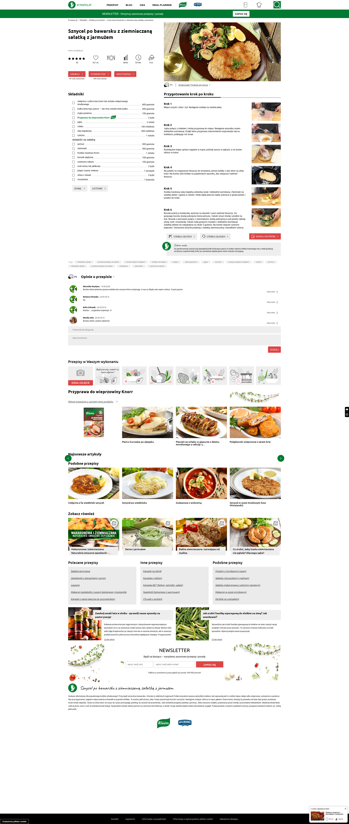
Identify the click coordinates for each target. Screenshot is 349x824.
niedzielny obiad (84, 262)
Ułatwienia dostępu (229, 819)
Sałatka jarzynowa (80, 571)
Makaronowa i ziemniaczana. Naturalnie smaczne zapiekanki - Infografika (89, 551)
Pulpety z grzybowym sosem (230, 571)
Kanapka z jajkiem (152, 578)
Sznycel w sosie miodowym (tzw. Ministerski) (248, 504)
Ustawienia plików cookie (14, 821)
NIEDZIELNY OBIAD (77, 266)
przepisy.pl (78, 50)
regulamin (130, 819)
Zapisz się (210, 664)
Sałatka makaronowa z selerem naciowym (237, 585)
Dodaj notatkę (266, 236)
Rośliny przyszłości (97, 20)
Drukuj (75, 74)
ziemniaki (139, 266)
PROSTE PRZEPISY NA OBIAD (102, 266)
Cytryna (218, 262)
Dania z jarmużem (135, 549)
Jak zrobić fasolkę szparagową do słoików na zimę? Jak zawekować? (235, 615)
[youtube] (347, 409)
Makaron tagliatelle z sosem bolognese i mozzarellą (99, 592)
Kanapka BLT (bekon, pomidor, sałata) (163, 585)
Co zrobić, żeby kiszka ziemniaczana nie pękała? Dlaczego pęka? (253, 551)
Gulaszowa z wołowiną (189, 502)
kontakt (114, 819)
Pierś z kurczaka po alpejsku (138, 441)
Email (78, 188)
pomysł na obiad (157, 266)
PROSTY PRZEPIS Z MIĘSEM (239, 262)
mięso (175, 262)
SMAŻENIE (124, 266)
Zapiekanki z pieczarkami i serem (88, 578)
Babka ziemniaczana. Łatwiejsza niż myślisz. (199, 551)
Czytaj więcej (109, 639)
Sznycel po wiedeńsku (134, 502)
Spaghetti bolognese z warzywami (161, 592)
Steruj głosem (216, 236)
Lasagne (75, 585)
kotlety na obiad (159, 262)
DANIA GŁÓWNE (191, 262)
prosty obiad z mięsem (135, 262)
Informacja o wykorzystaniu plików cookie (193, 819)
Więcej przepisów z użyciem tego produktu (90, 402)
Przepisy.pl (72, 20)
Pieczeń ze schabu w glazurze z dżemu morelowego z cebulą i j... (197, 443)
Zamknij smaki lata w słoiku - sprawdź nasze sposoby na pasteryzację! (127, 615)
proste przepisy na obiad (108, 262)
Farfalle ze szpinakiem (227, 599)
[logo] (79, 4)
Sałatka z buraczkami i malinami (232, 578)
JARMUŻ (271, 262)
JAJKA (206, 262)
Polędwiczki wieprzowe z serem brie (250, 441)
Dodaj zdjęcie (81, 382)
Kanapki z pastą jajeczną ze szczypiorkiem (93, 599)
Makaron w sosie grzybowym (230, 592)
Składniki (83, 20)
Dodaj (274, 349)
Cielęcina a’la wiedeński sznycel (86, 502)
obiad (258, 262)
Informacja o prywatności (154, 819)
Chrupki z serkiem (152, 599)
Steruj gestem (183, 236)
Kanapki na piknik (152, 571)
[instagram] (347, 414)
